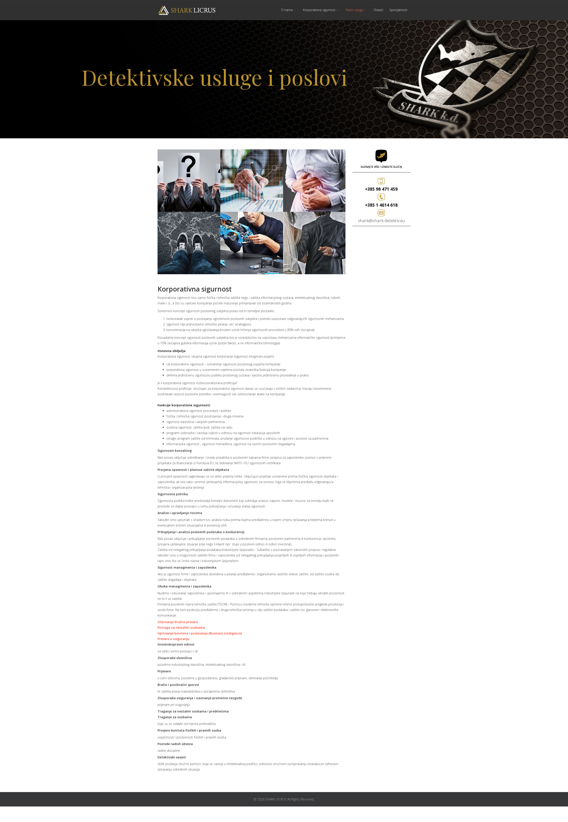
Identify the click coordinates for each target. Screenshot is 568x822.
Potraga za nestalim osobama (181, 627)
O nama (287, 10)
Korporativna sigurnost (319, 10)
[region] (284, 79)
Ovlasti (378, 10)
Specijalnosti (398, 10)
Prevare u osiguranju (173, 639)
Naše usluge (354, 10)
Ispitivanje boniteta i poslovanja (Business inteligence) (200, 633)
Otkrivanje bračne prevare (178, 622)
